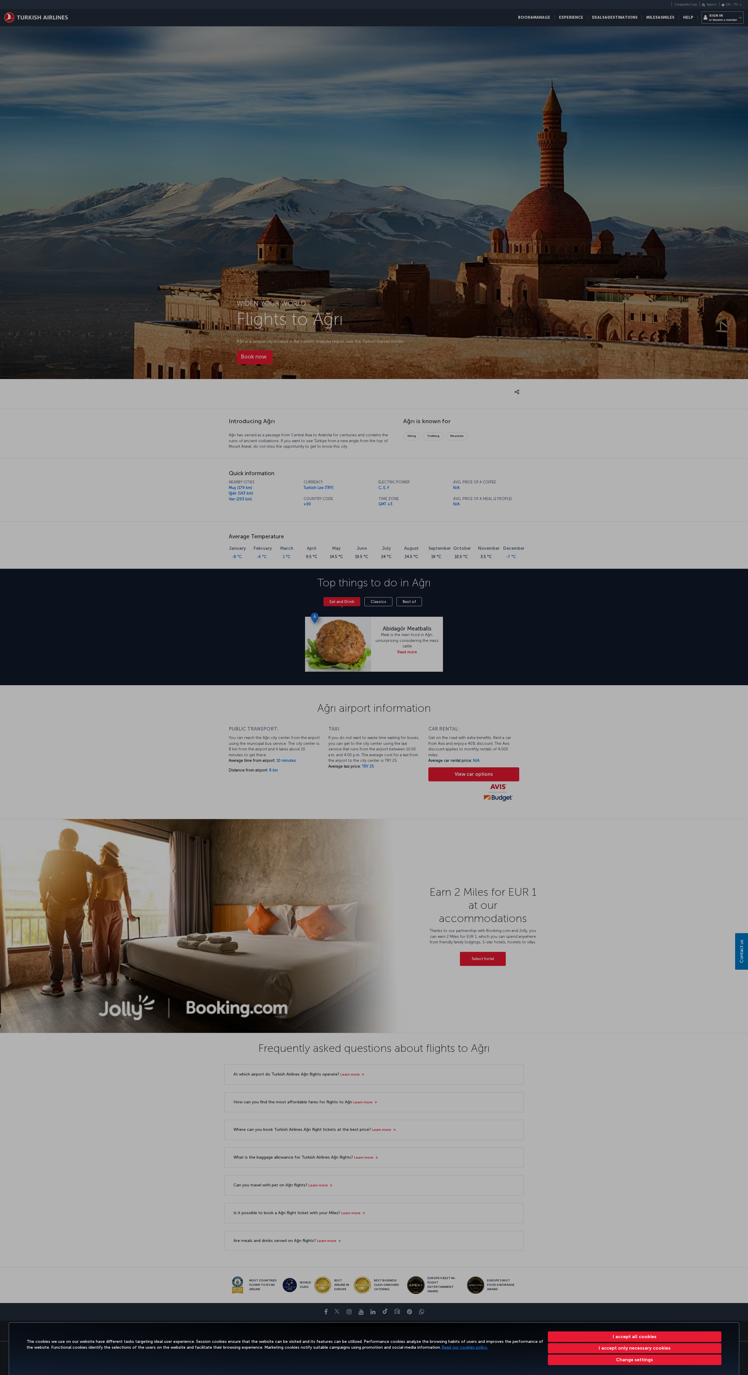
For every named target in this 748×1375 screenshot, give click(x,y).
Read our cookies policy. (465, 1347)
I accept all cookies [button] (635, 1336)
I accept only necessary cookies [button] (635, 1348)
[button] (635, 1360)
